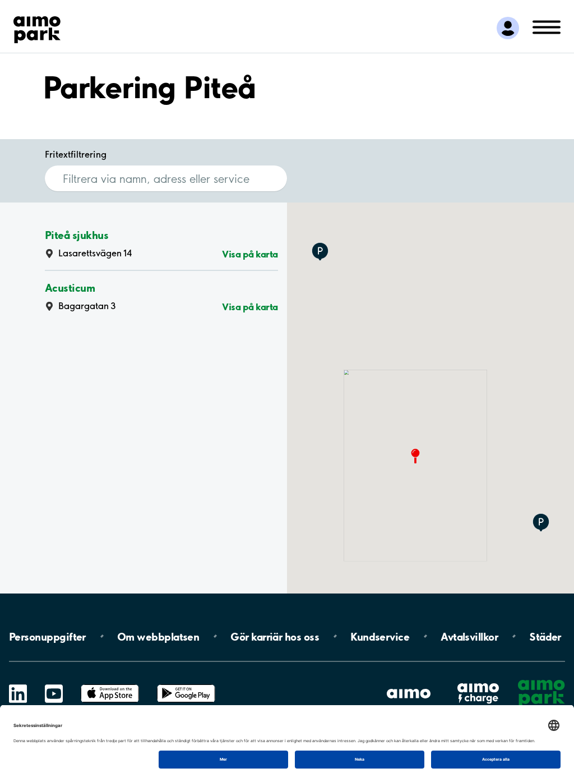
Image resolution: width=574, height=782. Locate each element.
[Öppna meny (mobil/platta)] (547, 26)
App (110, 684)
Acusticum (70, 287)
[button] (541, 523)
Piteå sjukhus (76, 234)
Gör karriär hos (274, 636)
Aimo (478, 682)
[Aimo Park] (37, 27)
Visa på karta (250, 254)
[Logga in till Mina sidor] (508, 28)
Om (158, 636)
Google (186, 684)
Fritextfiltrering (76, 154)
